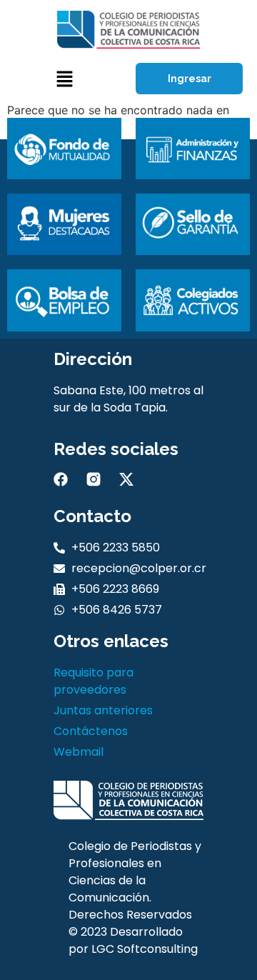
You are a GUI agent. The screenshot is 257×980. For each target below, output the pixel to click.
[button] (64, 79)
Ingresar (189, 78)
